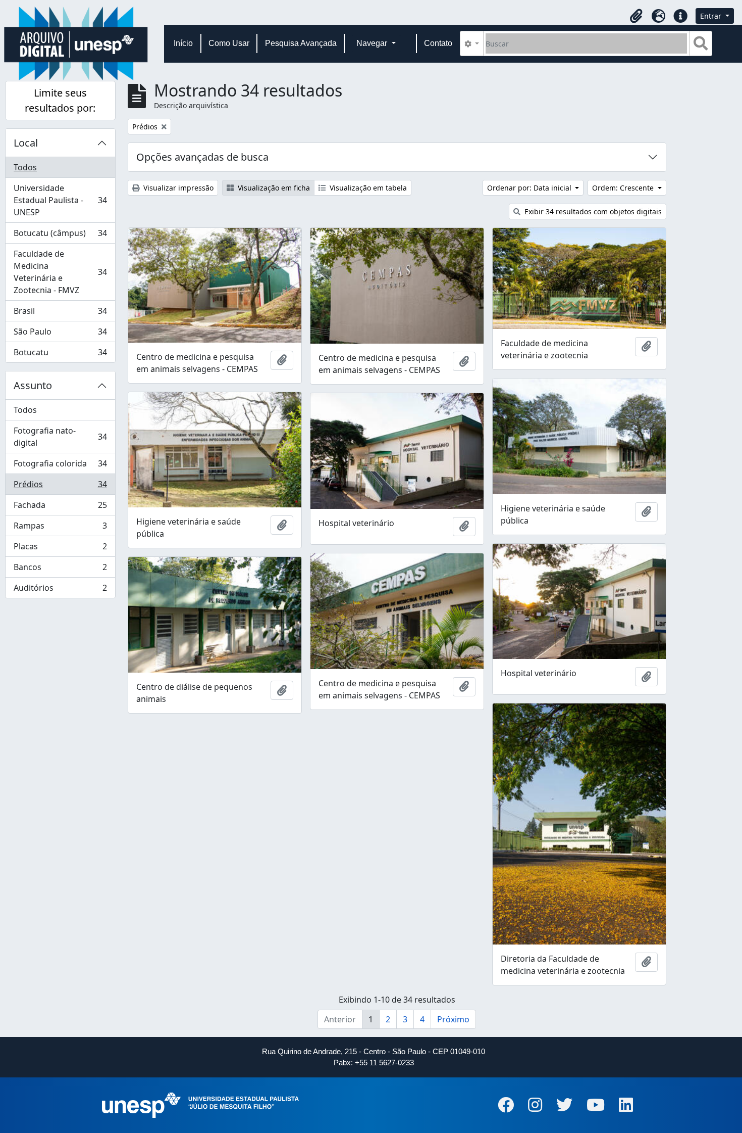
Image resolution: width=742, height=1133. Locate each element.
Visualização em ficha (273, 188)
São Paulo (60, 334)
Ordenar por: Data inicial (530, 188)
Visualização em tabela (367, 188)
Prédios (60, 487)
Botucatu (60, 354)
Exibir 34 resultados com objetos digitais (592, 211)
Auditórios (60, 590)
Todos (25, 167)
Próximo (453, 1019)
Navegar (372, 43)
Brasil (60, 313)
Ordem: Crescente (624, 188)
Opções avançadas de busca (202, 157)
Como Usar (228, 43)
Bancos (60, 569)
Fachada (60, 507)
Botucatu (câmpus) (60, 235)
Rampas (60, 528)
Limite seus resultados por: (60, 100)
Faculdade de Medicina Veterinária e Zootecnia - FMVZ (60, 272)
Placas (60, 549)
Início (183, 43)
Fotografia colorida (60, 466)
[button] (636, 16)
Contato (438, 43)
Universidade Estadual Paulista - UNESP (60, 200)
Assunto (33, 385)
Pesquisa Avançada (301, 43)
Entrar (711, 16)
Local (26, 143)
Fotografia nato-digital (60, 436)
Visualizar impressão (177, 188)
